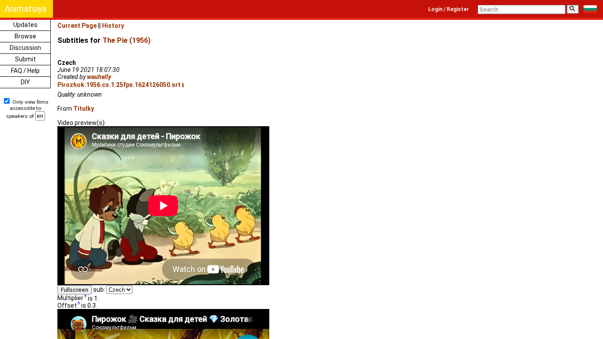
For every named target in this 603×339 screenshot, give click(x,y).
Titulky (83, 108)
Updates (25, 24)
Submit (25, 59)
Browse (25, 36)
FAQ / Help (25, 70)
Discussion (25, 47)
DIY (25, 82)
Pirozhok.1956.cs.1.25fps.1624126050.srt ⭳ (120, 84)
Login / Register (448, 9)
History (113, 25)
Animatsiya (25, 9)
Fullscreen (74, 289)
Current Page (77, 25)
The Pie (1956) (126, 40)
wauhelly (99, 76)
